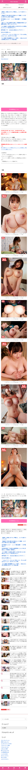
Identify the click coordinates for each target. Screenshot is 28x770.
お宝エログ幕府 (4, 748)
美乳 (9, 533)
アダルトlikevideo (14, 1)
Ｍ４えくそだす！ (5, 755)
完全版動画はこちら (14, 109)
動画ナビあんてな (5, 741)
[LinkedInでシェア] (14, 508)
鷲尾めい (4, 531)
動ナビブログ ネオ (5, 750)
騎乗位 (4, 529)
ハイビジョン (15, 531)
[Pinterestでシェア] (8, 508)
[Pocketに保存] (17, 504)
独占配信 (9, 531)
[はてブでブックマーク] (11, 504)
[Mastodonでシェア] (11, 500)
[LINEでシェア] (23, 504)
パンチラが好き (4, 753)
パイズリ (4, 533)
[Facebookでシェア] (5, 504)
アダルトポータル (5, 747)
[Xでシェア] (5, 500)
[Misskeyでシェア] (23, 500)
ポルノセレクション (5, 740)
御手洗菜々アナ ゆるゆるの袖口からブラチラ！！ (13, 30)
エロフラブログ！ (5, 759)
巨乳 (21, 531)
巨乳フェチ (9, 529)
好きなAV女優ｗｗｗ (6, 32)
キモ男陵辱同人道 (5, 752)
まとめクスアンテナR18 (6, 743)
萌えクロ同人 (4, 757)
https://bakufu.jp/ (4, 58)
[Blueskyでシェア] (17, 500)
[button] (25, 719)
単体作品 (15, 529)
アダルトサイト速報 (5, 745)
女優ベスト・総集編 (22, 529)
